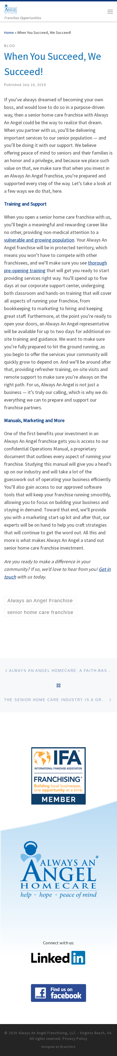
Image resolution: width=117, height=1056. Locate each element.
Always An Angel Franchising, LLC (47, 1033)
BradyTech (68, 1047)
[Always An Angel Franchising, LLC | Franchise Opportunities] (10, 8)
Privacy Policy (75, 1038)
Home (9, 32)
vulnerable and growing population (39, 240)
